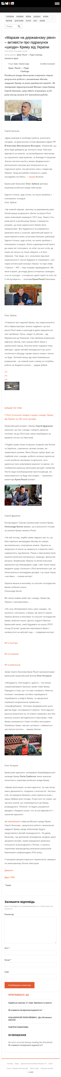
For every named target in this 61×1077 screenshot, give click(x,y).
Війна (28, 17)
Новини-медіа (24, 64)
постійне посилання (47, 64)
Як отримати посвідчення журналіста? (25, 1010)
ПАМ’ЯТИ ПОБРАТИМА (18, 1027)
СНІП (31, 1072)
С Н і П (7, 3)
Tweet (8, 885)
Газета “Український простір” (17, 1068)
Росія (28, 21)
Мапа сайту (34, 1068)
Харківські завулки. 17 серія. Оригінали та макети (30, 1003)
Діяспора (19, 21)
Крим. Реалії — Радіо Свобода (29, 55)
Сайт (7, 972)
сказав (32, 177)
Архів (42, 21)
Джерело (9, 870)
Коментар (9, 914)
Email (8, 960)
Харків (9, 21)
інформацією (14, 821)
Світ (35, 21)
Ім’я (7, 948)
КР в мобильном (12, 665)
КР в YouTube (11, 643)
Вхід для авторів (47, 1068)
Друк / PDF (10, 877)
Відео (17, 1063)
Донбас (37, 17)
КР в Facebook (12, 654)
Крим (45, 17)
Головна (10, 17)
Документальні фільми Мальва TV (34, 1063)
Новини (19, 17)
